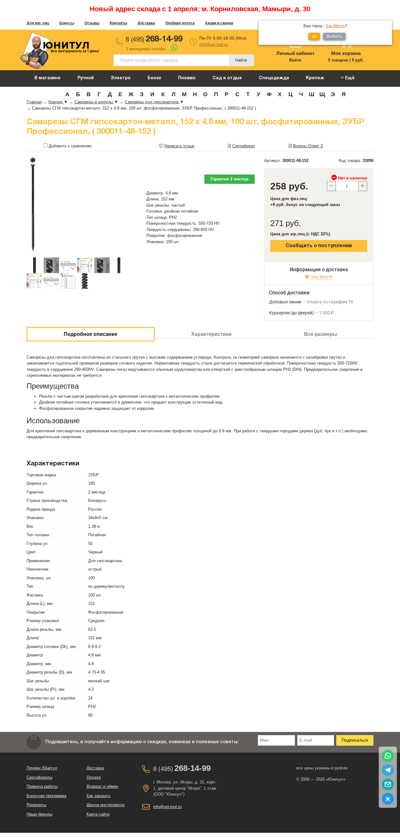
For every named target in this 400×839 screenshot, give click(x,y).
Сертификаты (39, 777)
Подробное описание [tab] (91, 334)
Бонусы (66, 23)
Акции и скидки (219, 23)
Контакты (118, 23)
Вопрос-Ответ (308, 146)
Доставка (146, 23)
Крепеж (315, 78)
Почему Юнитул (42, 768)
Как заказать (99, 795)
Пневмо (187, 78)
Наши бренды (39, 814)
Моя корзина (346, 53)
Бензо (154, 78)
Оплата (94, 777)
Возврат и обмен (102, 786)
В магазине (47, 78)
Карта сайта (98, 814)
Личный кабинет (295, 53)
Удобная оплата (180, 23)
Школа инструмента (105, 804)
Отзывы (91, 23)
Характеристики (211, 334)
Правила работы (42, 786)
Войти (295, 60)
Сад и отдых (227, 78)
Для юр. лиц (38, 23)
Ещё (349, 78)
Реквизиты (36, 804)
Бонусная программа (46, 795)
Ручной (86, 78)
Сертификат (243, 146)
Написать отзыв (179, 146)
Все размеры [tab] (320, 334)
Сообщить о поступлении (319, 246)
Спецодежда (274, 78)
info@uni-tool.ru (213, 44)
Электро (121, 78)
